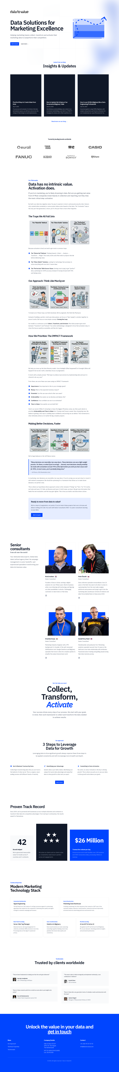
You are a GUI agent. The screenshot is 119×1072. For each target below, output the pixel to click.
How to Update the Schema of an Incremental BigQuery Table (57, 103)
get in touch (59, 1031)
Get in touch (14, 44)
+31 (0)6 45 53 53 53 (86, 1044)
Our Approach (12, 1044)
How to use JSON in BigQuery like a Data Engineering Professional (92, 103)
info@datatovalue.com (86, 1046)
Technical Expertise (13, 1046)
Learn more (24, 44)
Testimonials (11, 1049)
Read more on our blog (59, 121)
